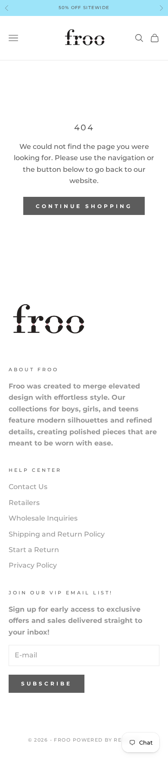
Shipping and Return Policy (57, 534)
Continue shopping (84, 206)
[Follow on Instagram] (13, 714)
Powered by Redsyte (106, 740)
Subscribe (46, 683)
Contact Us (28, 487)
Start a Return (34, 550)
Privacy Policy (33, 565)
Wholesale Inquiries (43, 518)
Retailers (24, 503)
